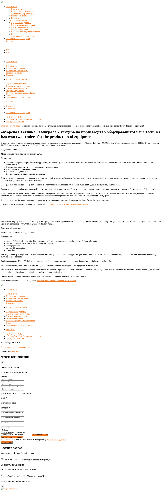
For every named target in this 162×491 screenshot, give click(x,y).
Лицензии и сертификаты (17, 70)
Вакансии (10, 75)
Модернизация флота (20, 29)
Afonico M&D (16, 351)
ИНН (4, 398)
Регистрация (7, 442)
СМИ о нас (11, 108)
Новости (10, 41)
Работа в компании (19, 16)
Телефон (5, 408)
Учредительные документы (13, 432)
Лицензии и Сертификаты (22, 13)
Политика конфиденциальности (15, 347)
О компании (11, 7)
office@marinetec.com (15, 121)
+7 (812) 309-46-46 (14, 117)
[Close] (2, 458)
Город (4, 423)
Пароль (5, 382)
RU (7, 50)
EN (7, 52)
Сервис (14, 34)
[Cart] (2, 46)
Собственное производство (23, 36)
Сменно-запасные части (21, 27)
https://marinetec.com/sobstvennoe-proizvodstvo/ (70, 204)
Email (4, 377)
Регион (5, 427)
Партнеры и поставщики (22, 11)
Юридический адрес (10, 418)
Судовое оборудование (21, 23)
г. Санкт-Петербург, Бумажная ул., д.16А (23, 119)
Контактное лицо (9, 403)
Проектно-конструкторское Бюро (25, 32)
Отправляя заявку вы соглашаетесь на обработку (35, 440)
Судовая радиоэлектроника (23, 25)
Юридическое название (12, 413)
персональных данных (56, 440)
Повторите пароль (9, 387)
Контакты (15, 18)
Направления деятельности (18, 20)
